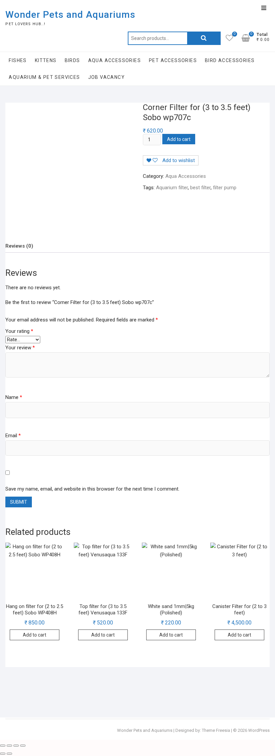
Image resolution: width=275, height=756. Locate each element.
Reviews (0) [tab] (19, 246)
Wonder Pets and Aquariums (70, 14)
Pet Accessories (173, 60)
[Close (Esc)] (22, 746)
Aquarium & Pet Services (44, 77)
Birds (72, 60)
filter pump (224, 188)
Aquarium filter (172, 188)
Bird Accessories (230, 60)
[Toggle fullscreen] (9, 746)
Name (13, 397)
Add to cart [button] (34, 635)
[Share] (16, 746)
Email (13, 436)
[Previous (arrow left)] (2, 754)
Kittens (46, 60)
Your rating (19, 331)
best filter (200, 188)
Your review (20, 348)
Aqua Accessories (114, 60)
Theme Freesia (216, 730)
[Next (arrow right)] (9, 754)
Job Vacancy (106, 77)
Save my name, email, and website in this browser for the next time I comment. (92, 489)
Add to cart (178, 139)
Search (204, 38)
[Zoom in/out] (2, 746)
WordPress (259, 730)
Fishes (17, 60)
